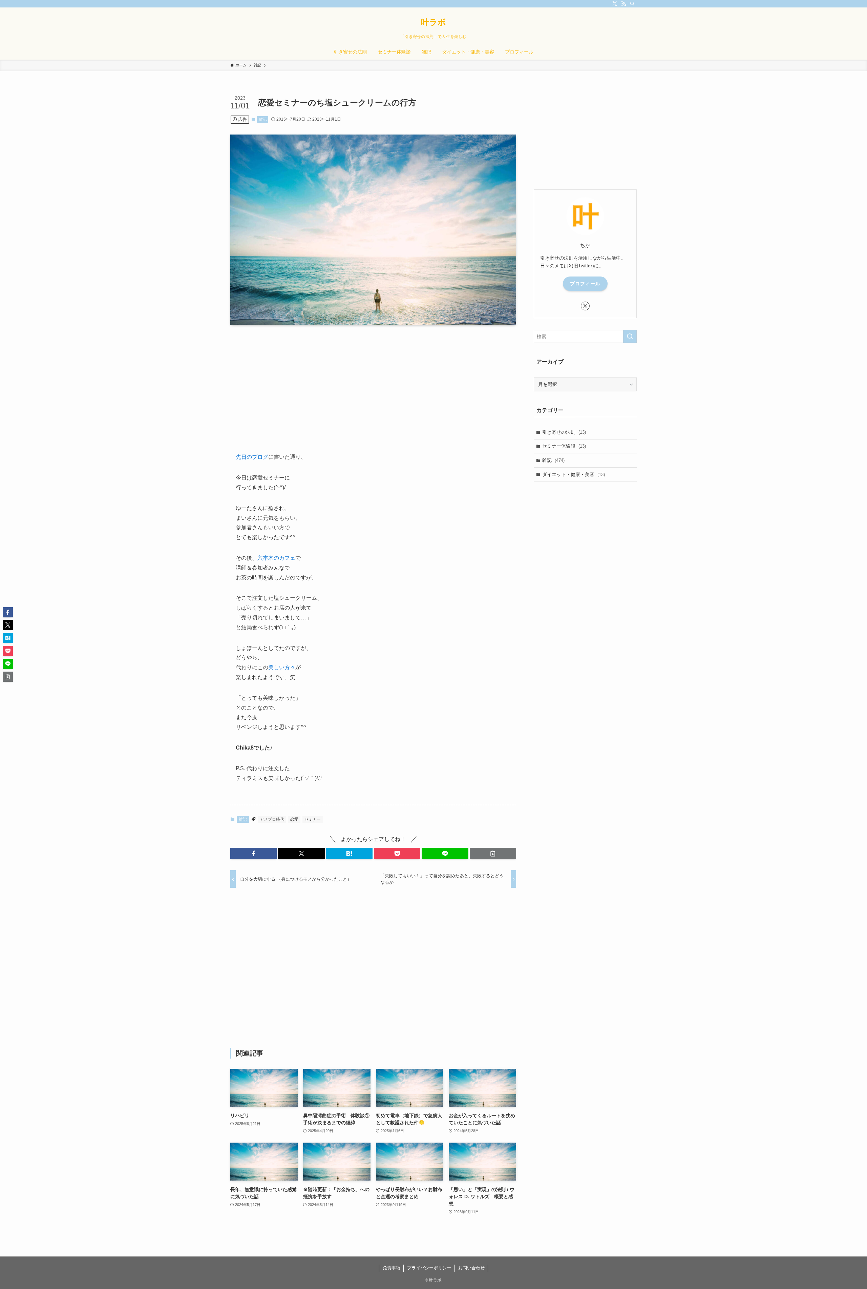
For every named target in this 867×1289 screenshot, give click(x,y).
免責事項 (391, 1267)
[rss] (623, 3)
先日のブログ (252, 457)
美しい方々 (281, 667)
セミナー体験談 (564, 446)
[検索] (632, 3)
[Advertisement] (373, 383)
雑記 (263, 119)
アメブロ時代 (272, 819)
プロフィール (585, 283)
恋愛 (294, 819)
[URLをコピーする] (493, 853)
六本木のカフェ (276, 558)
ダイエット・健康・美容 (573, 474)
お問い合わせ (471, 1267)
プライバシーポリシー (429, 1267)
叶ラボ (433, 22)
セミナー (312, 819)
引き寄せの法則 (564, 432)
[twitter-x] (614, 3)
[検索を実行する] (630, 336)
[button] (253, 853)
